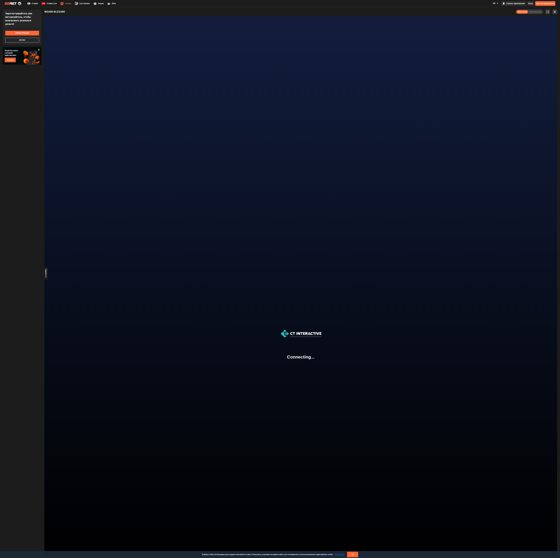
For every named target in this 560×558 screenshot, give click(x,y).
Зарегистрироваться (545, 3)
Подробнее (339, 554)
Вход (530, 3)
